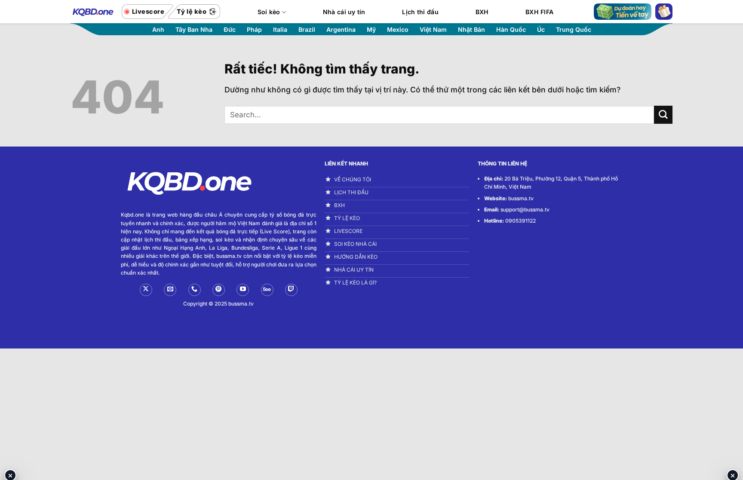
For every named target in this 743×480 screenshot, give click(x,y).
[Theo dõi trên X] (146, 290)
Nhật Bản (471, 29)
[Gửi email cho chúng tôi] (170, 290)
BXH (482, 11)
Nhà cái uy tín (344, 11)
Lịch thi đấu (420, 11)
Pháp (254, 29)
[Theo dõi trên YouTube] (242, 290)
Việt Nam (433, 29)
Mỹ (371, 29)
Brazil (306, 29)
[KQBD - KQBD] (92, 11)
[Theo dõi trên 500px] (267, 290)
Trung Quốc (573, 29)
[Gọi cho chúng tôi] (194, 290)
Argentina (341, 29)
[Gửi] (663, 115)
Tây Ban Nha (193, 29)
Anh (158, 29)
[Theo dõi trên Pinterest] (218, 290)
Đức (230, 29)
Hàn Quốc (511, 29)
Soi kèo (269, 11)
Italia (280, 29)
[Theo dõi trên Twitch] (291, 290)
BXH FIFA (539, 11)
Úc (541, 29)
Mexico (397, 29)
